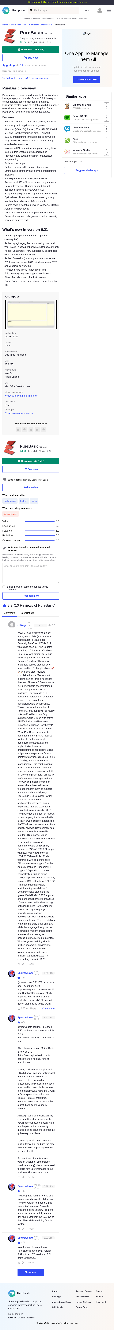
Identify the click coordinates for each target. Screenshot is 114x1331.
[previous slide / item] (7, 314)
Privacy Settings (83, 1302)
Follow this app (14, 78)
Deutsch (22, 1318)
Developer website (39, 78)
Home (5, 24)
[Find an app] (31, 10)
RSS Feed (101, 1302)
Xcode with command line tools (21, 395)
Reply (31, 963)
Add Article (57, 1307)
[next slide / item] (55, 314)
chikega (22, 625)
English (12, 1318)
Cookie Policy (82, 1307)
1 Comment (46, 1008)
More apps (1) (72, 161)
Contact (99, 1291)
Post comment (31, 595)
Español (31, 1318)
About (55, 1291)
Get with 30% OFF (87, 79)
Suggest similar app (87, 170)
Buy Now (32, 57)
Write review (31, 487)
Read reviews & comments (14, 71)
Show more (30, 1272)
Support (99, 1296)
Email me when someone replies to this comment (27, 588)
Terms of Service (84, 1291)
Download (32, 49)
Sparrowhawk (25, 973)
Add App (56, 1296)
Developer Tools (18, 24)
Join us (83, 2)
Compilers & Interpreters (40, 24)
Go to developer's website (20, 413)
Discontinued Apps (61, 1302)
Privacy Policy (82, 1296)
